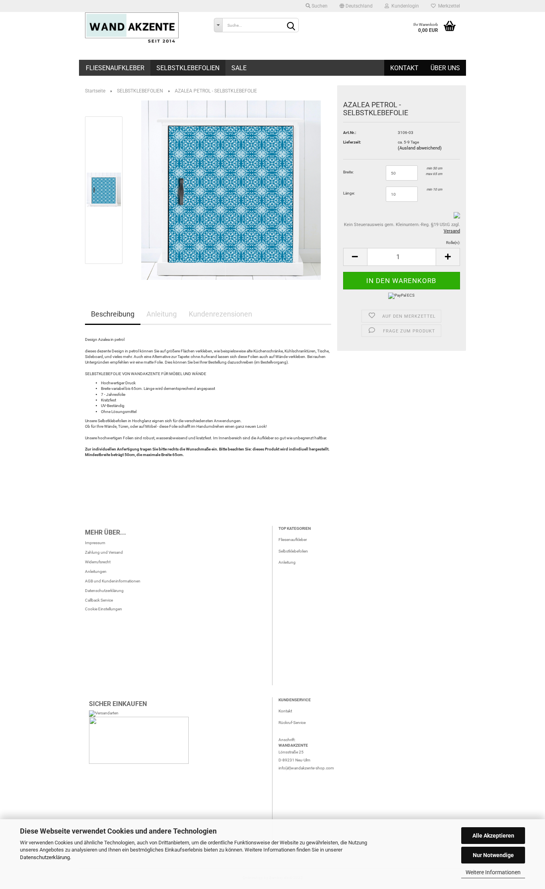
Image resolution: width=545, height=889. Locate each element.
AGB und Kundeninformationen (112, 581)
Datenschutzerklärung (45, 857)
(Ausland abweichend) (420, 148)
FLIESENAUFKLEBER (115, 68)
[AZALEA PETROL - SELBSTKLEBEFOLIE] (231, 190)
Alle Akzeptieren (493, 835)
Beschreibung (112, 314)
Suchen (319, 6)
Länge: (349, 193)
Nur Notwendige (493, 855)
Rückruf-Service (292, 722)
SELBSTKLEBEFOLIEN (187, 68)
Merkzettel (448, 6)
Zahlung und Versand (104, 552)
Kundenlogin (404, 6)
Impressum (95, 543)
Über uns (445, 68)
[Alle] (218, 25)
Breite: (348, 172)
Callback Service (99, 600)
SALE (239, 68)
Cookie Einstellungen (103, 609)
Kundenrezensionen (220, 314)
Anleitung (161, 314)
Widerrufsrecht (98, 562)
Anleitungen (96, 571)
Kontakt (404, 68)
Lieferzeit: (352, 142)
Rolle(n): (453, 242)
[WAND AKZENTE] (143, 28)
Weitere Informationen (493, 872)
